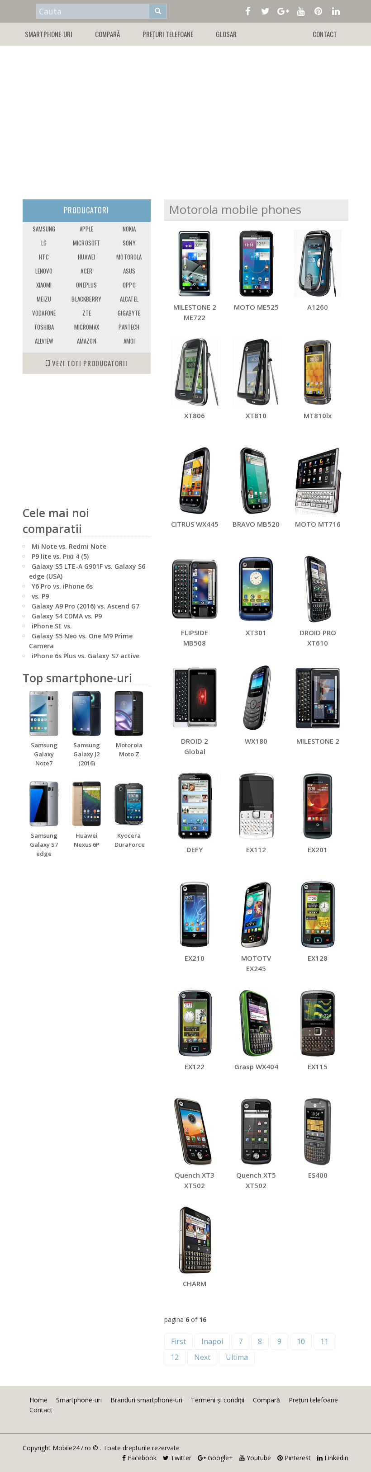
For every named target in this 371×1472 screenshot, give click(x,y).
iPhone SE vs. (52, 626)
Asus (129, 270)
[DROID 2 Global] (195, 697)
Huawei (86, 256)
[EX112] (256, 806)
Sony (129, 242)
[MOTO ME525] (256, 263)
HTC (43, 256)
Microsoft (86, 242)
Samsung (44, 228)
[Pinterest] (318, 10)
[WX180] (256, 697)
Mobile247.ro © (76, 1448)
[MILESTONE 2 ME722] (195, 263)
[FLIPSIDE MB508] (195, 589)
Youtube (258, 1457)
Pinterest (297, 1457)
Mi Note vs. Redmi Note (69, 546)
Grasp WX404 (256, 1066)
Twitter (180, 1457)
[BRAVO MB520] (256, 480)
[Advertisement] (185, 118)
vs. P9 (40, 596)
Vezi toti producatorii (89, 363)
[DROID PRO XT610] (318, 589)
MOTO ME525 (256, 306)
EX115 (318, 1066)
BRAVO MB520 (256, 523)
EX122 (195, 1066)
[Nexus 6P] (86, 803)
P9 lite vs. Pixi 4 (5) (60, 556)
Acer (86, 270)
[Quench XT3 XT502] (195, 1131)
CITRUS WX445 (195, 523)
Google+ (219, 1457)
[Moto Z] (128, 713)
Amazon (86, 340)
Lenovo (44, 270)
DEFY (194, 849)
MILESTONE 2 (317, 740)
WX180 (256, 740)
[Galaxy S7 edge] (43, 803)
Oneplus (86, 284)
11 (324, 1341)
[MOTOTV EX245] (256, 914)
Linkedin (335, 1457)
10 (301, 1341)
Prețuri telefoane (168, 34)
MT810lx (318, 415)
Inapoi (212, 1341)
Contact (325, 34)
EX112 (256, 849)
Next (202, 1357)
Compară (107, 34)
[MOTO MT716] (318, 480)
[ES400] (318, 1131)
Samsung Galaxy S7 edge (44, 844)
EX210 (195, 957)
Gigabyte (129, 312)
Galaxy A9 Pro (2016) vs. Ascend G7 (85, 606)
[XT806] (195, 372)
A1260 (317, 306)
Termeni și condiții (217, 1400)
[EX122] (195, 1023)
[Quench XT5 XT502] (256, 1131)
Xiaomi (44, 284)
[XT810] (256, 372)
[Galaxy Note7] (43, 713)
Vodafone (44, 312)
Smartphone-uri (48, 34)
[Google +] (283, 10)
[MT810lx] (318, 372)
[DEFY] (195, 806)
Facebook (141, 1457)
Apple (87, 228)
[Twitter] (265, 10)
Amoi (129, 340)
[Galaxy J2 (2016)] (86, 713)
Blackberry (86, 298)
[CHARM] (195, 1240)
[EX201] (318, 806)
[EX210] (195, 914)
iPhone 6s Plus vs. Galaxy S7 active (85, 655)
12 (175, 1357)
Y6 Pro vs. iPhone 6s (62, 586)
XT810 (256, 415)
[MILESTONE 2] (318, 697)
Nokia (129, 228)
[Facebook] (248, 10)
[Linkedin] (336, 10)
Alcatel (129, 298)
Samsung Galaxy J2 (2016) (86, 754)
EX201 (318, 849)
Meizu (44, 298)
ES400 (318, 1174)
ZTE (86, 312)
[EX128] (318, 914)
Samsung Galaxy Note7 (44, 754)
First (178, 1341)
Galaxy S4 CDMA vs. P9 (67, 616)
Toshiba (44, 326)
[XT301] (256, 589)
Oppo (129, 284)
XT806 (194, 415)
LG (44, 242)
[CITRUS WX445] (195, 480)
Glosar (226, 34)
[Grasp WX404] (256, 1023)
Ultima (237, 1357)
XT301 (256, 632)
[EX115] (318, 1023)
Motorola (129, 256)
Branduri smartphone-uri (146, 1400)
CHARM (194, 1283)
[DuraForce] (128, 803)
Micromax (86, 326)
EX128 (318, 957)
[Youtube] (301, 10)
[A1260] (318, 263)
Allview (44, 340)
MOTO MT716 (318, 523)
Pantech (129, 326)
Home (38, 1400)
